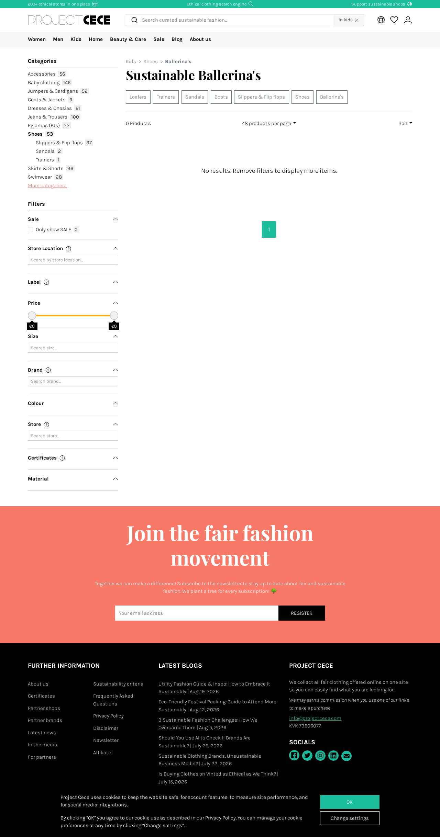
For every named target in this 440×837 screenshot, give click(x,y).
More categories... (47, 185)
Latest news (42, 732)
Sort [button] (403, 123)
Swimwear (45, 177)
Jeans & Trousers (53, 117)
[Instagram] (320, 755)
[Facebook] (294, 755)
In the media (42, 745)
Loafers (138, 97)
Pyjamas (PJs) (49, 125)
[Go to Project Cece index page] (69, 19)
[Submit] (134, 20)
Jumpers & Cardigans (58, 91)
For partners (42, 757)
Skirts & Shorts (50, 168)
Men (58, 39)
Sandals (49, 151)
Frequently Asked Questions (113, 700)
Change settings (350, 818)
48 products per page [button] (267, 123)
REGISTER (301, 613)
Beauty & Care (128, 39)
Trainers (47, 160)
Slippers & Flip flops (64, 142)
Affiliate (102, 752)
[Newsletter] (346, 756)
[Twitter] (307, 755)
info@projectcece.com (315, 718)
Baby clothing (49, 82)
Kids (75, 39)
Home (96, 39)
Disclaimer (105, 728)
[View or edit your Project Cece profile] (408, 20)
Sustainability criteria (118, 684)
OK (349, 802)
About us (200, 39)
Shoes (40, 134)
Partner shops (44, 708)
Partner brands (45, 720)
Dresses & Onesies (54, 108)
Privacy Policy (108, 716)
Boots (221, 97)
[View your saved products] (394, 19)
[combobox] (229, 20)
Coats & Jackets (50, 100)
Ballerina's (332, 97)
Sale (158, 39)
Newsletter (106, 740)
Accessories (46, 74)
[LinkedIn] (333, 755)
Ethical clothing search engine (217, 4)
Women (37, 39)
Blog (177, 39)
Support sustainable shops (378, 4)
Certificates (41, 696)
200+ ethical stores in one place (59, 4)
